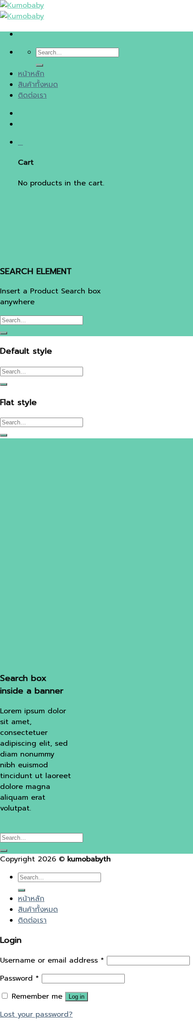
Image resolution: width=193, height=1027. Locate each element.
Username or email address (52, 960)
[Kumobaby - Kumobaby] (22, 11)
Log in (76, 996)
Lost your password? (36, 1014)
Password (19, 978)
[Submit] (39, 65)
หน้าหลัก (31, 73)
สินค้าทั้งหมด (38, 84)
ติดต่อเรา (32, 95)
